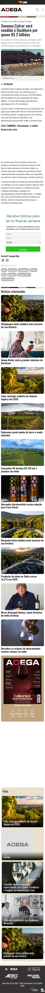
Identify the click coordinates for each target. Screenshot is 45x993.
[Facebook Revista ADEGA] (3, 260)
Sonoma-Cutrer (24, 274)
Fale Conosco (28, 983)
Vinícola (33, 270)
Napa (4, 274)
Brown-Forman (8, 279)
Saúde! (23, 249)
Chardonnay (23, 270)
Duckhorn (12, 274)
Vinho (4, 270)
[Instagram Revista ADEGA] (7, 260)
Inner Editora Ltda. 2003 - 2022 (12, 983)
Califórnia (12, 270)
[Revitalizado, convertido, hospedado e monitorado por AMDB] (43, 990)
